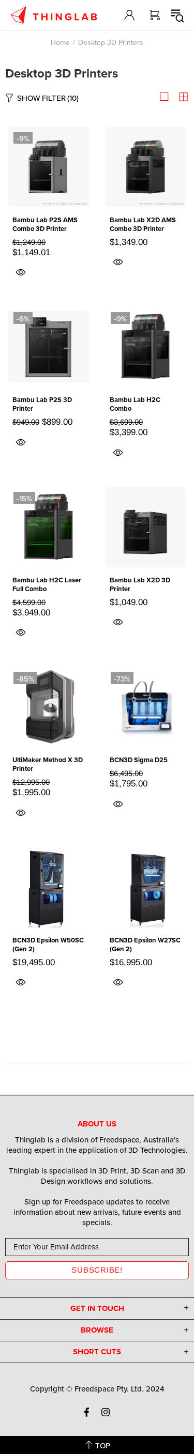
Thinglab (53, 15)
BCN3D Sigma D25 (139, 759)
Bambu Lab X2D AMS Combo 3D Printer (143, 224)
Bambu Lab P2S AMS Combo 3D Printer (45, 224)
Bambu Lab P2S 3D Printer (42, 404)
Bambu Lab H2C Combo (135, 404)
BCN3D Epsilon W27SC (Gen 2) (145, 944)
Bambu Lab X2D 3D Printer (140, 584)
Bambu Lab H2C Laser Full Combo (46, 584)
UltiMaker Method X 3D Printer (47, 764)
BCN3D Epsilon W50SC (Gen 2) (48, 944)
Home (60, 42)
